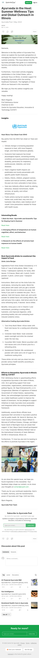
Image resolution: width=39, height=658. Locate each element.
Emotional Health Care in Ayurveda (14, 603)
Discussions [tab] (15, 575)
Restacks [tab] (13, 552)
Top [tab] (4, 575)
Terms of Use (28, 529)
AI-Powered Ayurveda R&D (11, 580)
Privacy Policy (33, 531)
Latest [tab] (8, 575)
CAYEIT (3, 25)
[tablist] (9, 552)
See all (5, 614)
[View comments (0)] (7, 31)
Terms (28, 643)
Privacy (22, 643)
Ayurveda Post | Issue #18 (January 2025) (14, 582)
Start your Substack (15, 649)
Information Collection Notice (19, 531)
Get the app (28, 649)
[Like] (3, 31)
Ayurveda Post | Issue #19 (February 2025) (15, 605)
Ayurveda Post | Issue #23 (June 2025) (13, 594)
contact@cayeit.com (21, 487)
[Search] (36, 575)
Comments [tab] (6, 552)
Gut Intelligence (7, 591)
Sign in (35, 2)
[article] (19, 583)
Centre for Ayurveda (15, 584)
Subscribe (28, 2)
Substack (10, 654)
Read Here (5, 225)
